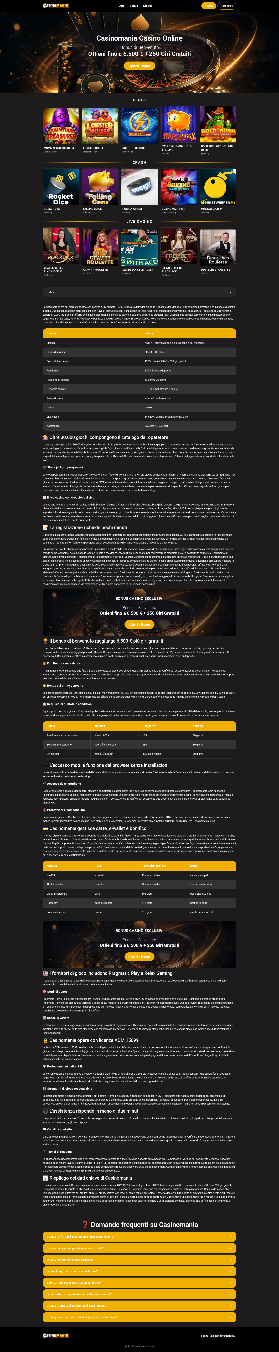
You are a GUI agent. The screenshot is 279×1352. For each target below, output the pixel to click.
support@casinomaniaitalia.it (218, 1335)
